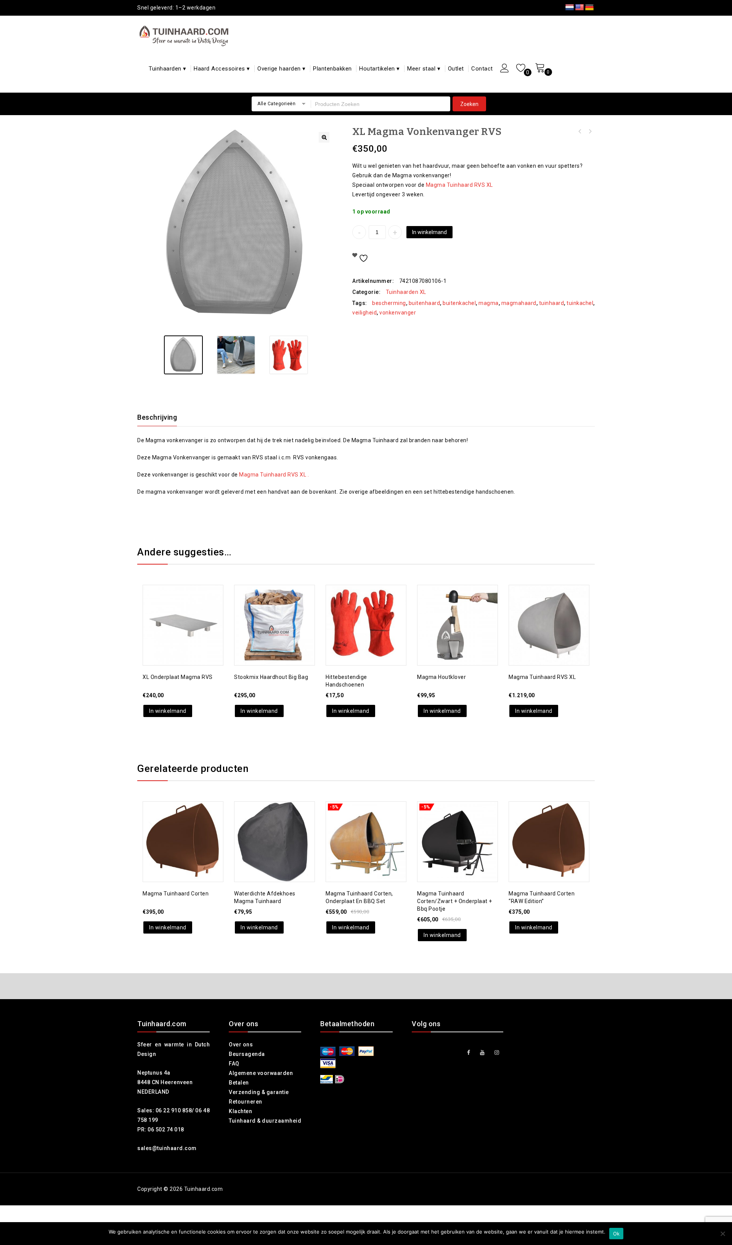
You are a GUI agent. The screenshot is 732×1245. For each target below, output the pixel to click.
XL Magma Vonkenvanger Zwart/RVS (580, 131)
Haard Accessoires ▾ (222, 68)
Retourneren (245, 1102)
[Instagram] (497, 1053)
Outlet (456, 68)
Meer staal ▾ (423, 68)
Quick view (190, 607)
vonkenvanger (397, 313)
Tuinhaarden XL (406, 292)
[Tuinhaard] (185, 36)
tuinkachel (580, 303)
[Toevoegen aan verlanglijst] (175, 607)
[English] (579, 7)
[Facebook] (469, 1053)
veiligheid (364, 313)
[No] (722, 1233)
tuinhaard (551, 303)
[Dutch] (569, 7)
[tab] (161, 417)
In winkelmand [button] (167, 711)
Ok (616, 1234)
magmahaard (518, 303)
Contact (482, 68)
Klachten (240, 1111)
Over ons (241, 1044)
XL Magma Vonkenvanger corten (590, 131)
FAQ (234, 1063)
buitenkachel (459, 303)
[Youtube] (482, 1053)
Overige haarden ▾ (281, 68)
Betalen (239, 1083)
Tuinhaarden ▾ (167, 68)
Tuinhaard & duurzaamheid (265, 1121)
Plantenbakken (332, 68)
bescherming (389, 303)
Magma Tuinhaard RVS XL (459, 185)
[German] (589, 7)
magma (488, 303)
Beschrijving (157, 417)
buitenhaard (424, 303)
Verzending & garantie (259, 1092)
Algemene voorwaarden (261, 1073)
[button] (324, 137)
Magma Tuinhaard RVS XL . (274, 475)
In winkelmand (429, 232)
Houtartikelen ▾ (379, 68)
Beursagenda (247, 1054)
